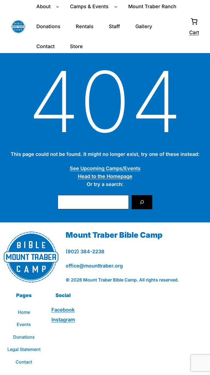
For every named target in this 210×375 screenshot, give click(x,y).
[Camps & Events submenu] (115, 6)
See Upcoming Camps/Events (105, 168)
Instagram (63, 319)
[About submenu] (57, 6)
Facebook (63, 310)
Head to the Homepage (105, 176)
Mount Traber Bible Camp (114, 235)
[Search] (142, 202)
